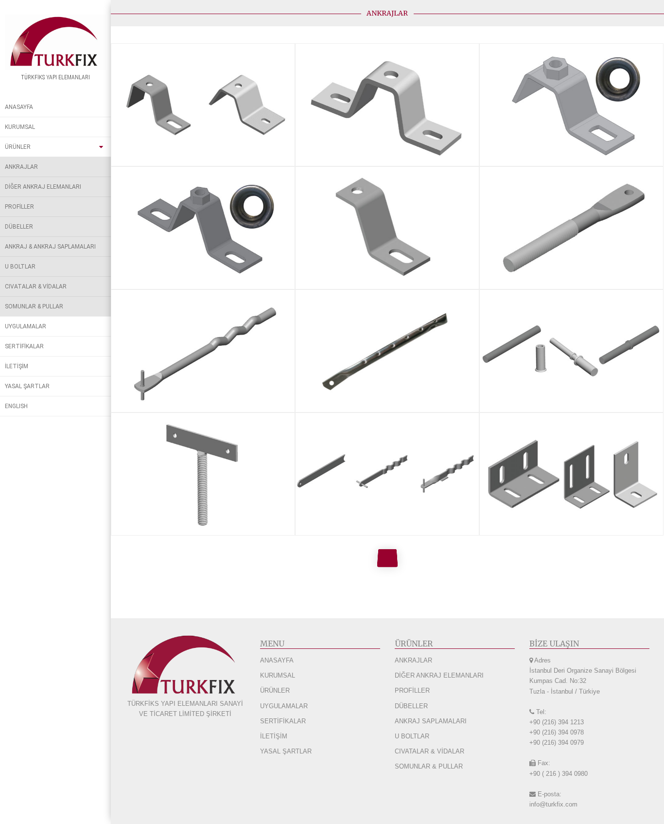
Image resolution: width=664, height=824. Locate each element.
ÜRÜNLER (275, 690)
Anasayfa (19, 107)
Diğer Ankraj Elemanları (43, 186)
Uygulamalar (25, 326)
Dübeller (19, 226)
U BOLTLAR (412, 736)
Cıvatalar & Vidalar (36, 286)
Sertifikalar (24, 346)
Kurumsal (20, 127)
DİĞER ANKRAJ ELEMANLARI (439, 675)
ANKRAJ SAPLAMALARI (431, 721)
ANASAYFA (277, 660)
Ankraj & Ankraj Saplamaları (50, 246)
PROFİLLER (412, 690)
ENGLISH (16, 406)
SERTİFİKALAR (283, 721)
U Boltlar (20, 266)
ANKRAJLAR (413, 660)
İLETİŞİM (273, 736)
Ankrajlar (21, 166)
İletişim (16, 366)
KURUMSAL (277, 675)
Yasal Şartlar (27, 386)
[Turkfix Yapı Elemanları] (55, 42)
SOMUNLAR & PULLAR (429, 766)
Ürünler (18, 146)
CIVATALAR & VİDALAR (429, 751)
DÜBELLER (411, 706)
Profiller (19, 206)
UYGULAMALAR (284, 706)
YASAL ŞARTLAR (286, 751)
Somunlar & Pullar (34, 306)
